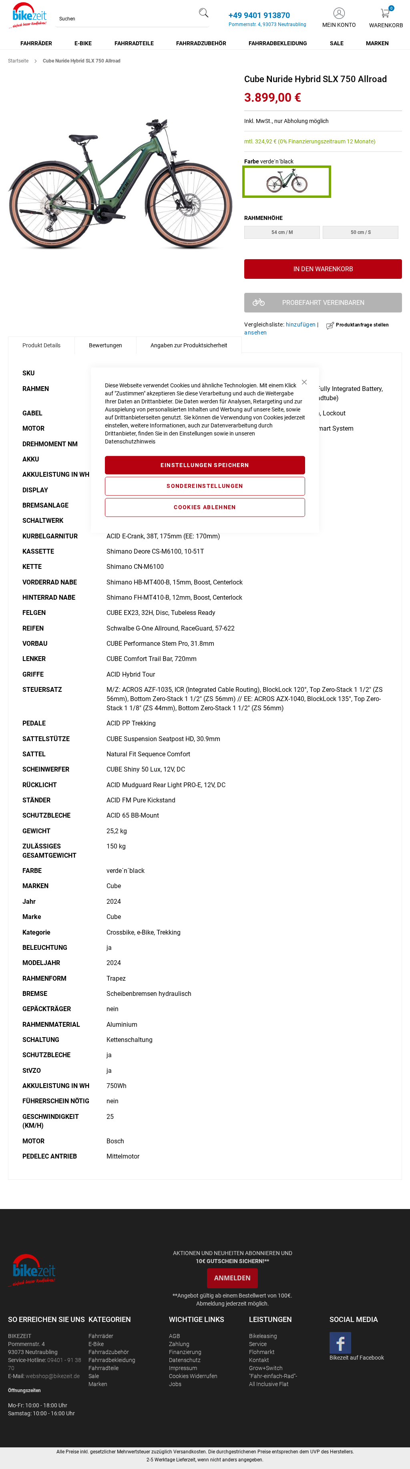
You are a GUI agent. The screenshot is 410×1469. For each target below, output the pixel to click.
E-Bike (96, 1344)
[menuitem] (36, 43)
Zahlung (179, 1344)
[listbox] (323, 233)
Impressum (183, 1368)
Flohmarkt (262, 1352)
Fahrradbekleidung (111, 1360)
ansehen (255, 332)
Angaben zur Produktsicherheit (189, 345)
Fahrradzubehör (108, 1352)
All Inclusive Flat (269, 1384)
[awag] (47, 1270)
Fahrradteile (103, 1368)
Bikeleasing (263, 1336)
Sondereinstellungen (205, 486)
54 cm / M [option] (282, 232)
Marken (97, 1384)
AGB (174, 1336)
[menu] (205, 43)
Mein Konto (339, 25)
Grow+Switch (266, 1368)
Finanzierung (185, 1352)
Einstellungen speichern (205, 465)
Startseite (18, 61)
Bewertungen (105, 345)
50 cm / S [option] (361, 232)
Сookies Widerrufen (193, 1376)
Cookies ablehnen (205, 507)
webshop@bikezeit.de (53, 1376)
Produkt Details (41, 345)
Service (258, 1344)
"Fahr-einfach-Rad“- (273, 1376)
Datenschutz (185, 1360)
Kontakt (259, 1360)
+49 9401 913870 (259, 15)
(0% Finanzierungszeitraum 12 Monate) (327, 141)
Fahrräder (100, 1336)
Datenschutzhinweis (130, 441)
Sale (93, 1376)
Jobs (175, 1384)
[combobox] (132, 18)
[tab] (41, 345)
